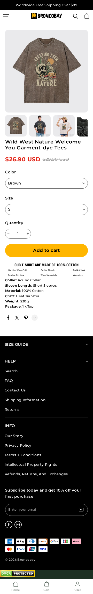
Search (11, 371)
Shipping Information (25, 400)
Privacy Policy (18, 445)
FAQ (9, 381)
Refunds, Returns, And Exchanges (36, 474)
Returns (12, 409)
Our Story (14, 436)
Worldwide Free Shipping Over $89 (46, 5)
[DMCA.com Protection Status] (17, 576)
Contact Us (15, 390)
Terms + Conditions (23, 455)
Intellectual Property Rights (31, 464)
